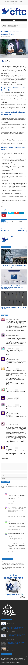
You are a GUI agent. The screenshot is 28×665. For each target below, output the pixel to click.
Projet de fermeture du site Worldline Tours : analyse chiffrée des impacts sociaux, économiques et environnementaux (14, 287)
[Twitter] (13, 3)
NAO (12, 25)
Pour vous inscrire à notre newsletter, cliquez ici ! (13, 1)
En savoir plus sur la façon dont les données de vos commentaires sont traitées (14, 486)
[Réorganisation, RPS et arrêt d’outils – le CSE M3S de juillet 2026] (3, 643)
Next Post (22, 226)
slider (2, 222)
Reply (17, 319)
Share (4, 212)
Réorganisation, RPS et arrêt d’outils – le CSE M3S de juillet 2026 (16, 643)
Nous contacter (22, 545)
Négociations (8, 25)
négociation (14, 221)
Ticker (7, 222)
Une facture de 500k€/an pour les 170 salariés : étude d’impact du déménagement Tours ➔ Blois (14, 266)
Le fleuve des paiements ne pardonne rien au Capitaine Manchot (16, 648)
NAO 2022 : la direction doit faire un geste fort (22, 230)
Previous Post (5, 226)
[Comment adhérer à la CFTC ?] (3, 623)
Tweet (11, 212)
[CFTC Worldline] (14, 12)
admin (6, 60)
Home (3, 25)
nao (8, 221)
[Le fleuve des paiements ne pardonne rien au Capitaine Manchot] (3, 649)
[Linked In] (15, 3)
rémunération (22, 221)
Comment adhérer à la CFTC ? (14, 622)
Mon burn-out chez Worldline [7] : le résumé (6, 230)
